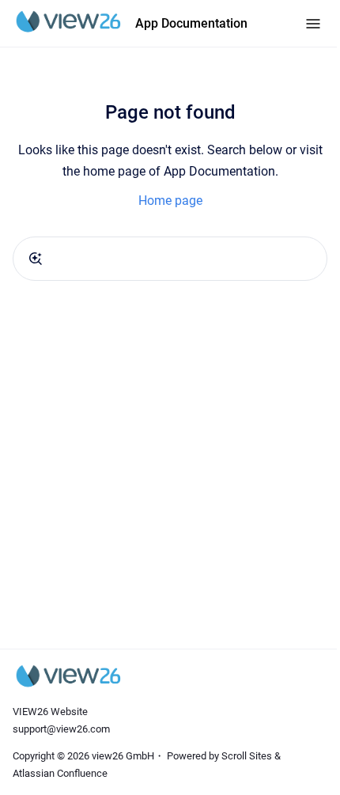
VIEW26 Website (50, 711)
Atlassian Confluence (60, 773)
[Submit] (35, 258)
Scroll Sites (246, 756)
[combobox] (170, 258)
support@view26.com (61, 729)
